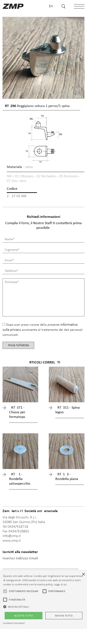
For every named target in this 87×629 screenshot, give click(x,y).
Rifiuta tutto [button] (64, 615)
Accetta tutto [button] (23, 615)
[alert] (43, 600)
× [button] (83, 574)
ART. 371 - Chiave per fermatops (17, 412)
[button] (5, 591)
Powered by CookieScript (14, 623)
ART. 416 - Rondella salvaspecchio (19, 479)
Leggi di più (60, 584)
